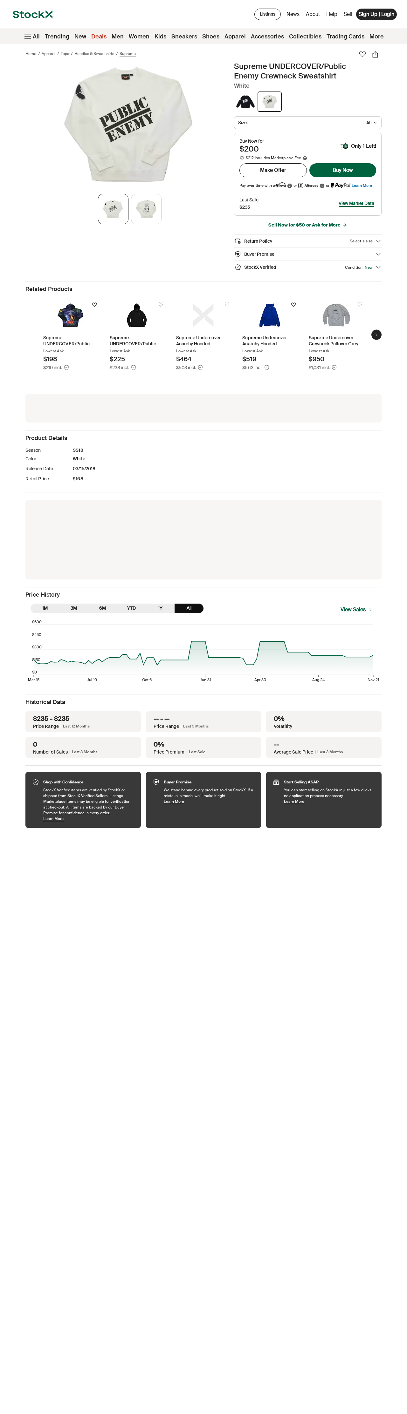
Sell (348, 14)
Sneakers (184, 36)
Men (118, 36)
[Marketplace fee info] (304, 158)
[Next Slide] (376, 335)
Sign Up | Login (376, 14)
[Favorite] (362, 54)
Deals (99, 36)
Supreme (128, 53)
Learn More (362, 185)
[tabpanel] (128, 124)
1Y (160, 608)
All (36, 36)
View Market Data (356, 203)
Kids (160, 36)
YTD (131, 608)
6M (102, 608)
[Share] (375, 54)
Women (139, 36)
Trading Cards (345, 36)
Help (331, 14)
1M (45, 608)
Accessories (267, 36)
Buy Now (343, 170)
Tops (65, 53)
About (314, 16)
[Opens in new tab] (289, 185)
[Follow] (94, 304)
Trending (57, 36)
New (80, 36)
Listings (267, 14)
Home (30, 53)
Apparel (235, 36)
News (293, 14)
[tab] (113, 209)
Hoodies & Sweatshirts (94, 53)
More (376, 36)
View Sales (353, 609)
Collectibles (305, 36)
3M (74, 608)
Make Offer (273, 170)
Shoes (210, 36)
